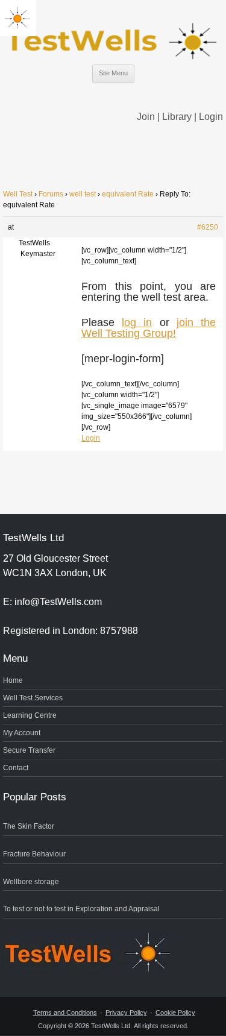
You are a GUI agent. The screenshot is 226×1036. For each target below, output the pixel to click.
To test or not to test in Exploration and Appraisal (81, 909)
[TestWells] (113, 32)
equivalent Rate (128, 194)
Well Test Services (33, 698)
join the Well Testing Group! (148, 327)
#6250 (207, 227)
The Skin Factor (28, 826)
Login (211, 116)
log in (137, 322)
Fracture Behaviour (34, 854)
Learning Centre (30, 715)
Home (13, 680)
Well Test (18, 194)
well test (82, 194)
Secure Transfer (29, 750)
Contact (15, 768)
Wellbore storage (31, 881)
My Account (21, 733)
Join (146, 116)
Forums (51, 194)
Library (177, 116)
